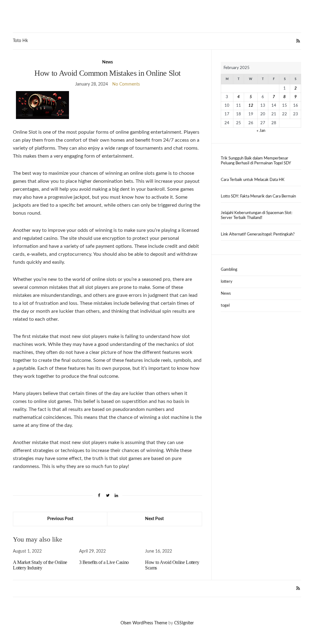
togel (225, 306)
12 (250, 106)
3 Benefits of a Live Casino (104, 562)
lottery (226, 282)
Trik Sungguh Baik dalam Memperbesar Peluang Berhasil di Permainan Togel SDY (256, 160)
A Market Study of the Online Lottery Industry (40, 565)
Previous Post (60, 519)
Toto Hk (20, 41)
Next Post (154, 519)
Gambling (229, 270)
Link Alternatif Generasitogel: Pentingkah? (258, 234)
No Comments (126, 84)
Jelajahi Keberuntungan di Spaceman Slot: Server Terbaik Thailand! (256, 215)
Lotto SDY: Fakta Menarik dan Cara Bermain (258, 196)
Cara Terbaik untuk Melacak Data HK (253, 180)
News (107, 62)
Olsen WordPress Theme (144, 623)
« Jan (261, 131)
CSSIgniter (184, 623)
